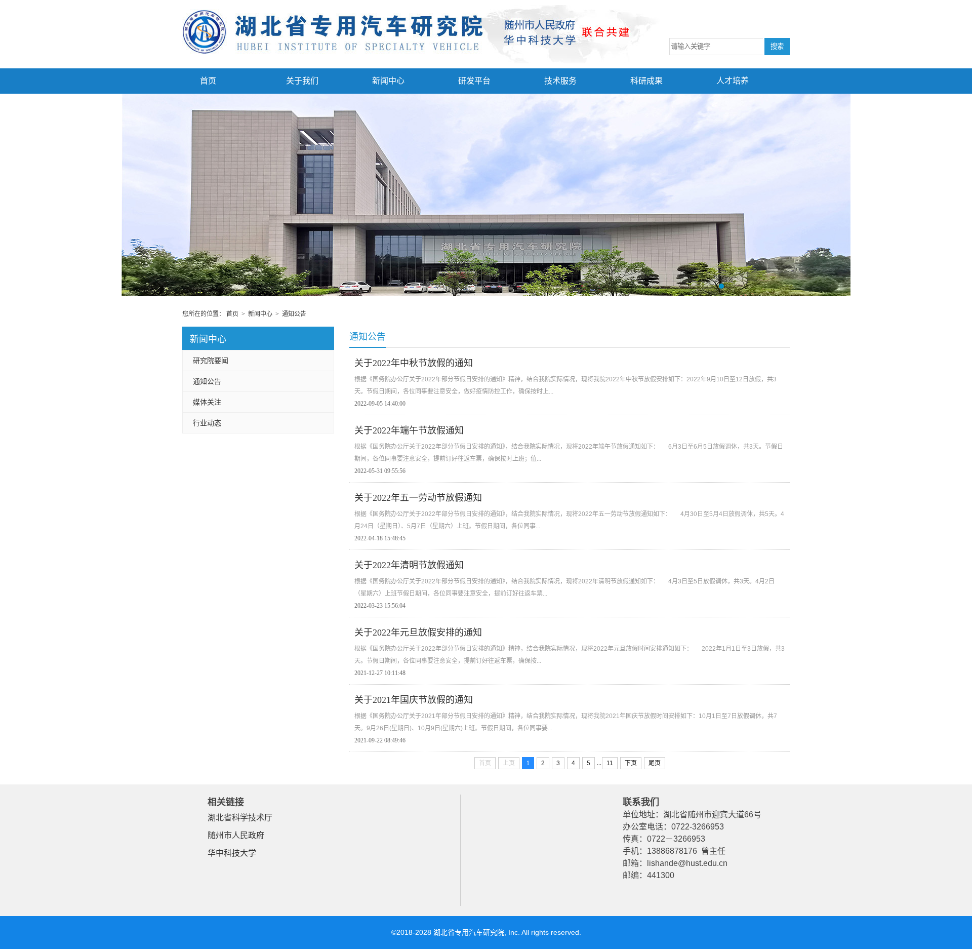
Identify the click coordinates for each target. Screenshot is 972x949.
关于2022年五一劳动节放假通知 (418, 498)
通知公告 (294, 314)
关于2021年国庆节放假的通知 (413, 700)
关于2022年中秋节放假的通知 (413, 363)
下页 (631, 763)
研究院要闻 (210, 361)
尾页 (655, 763)
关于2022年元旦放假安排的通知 (418, 632)
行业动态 (207, 423)
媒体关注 (207, 402)
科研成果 (646, 80)
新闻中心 (388, 80)
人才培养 (732, 80)
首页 (208, 80)
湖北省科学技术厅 (240, 817)
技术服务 (560, 80)
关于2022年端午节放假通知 (409, 430)
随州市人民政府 (236, 835)
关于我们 (302, 80)
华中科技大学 (232, 853)
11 (609, 763)
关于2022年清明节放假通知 (409, 565)
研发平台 (474, 80)
